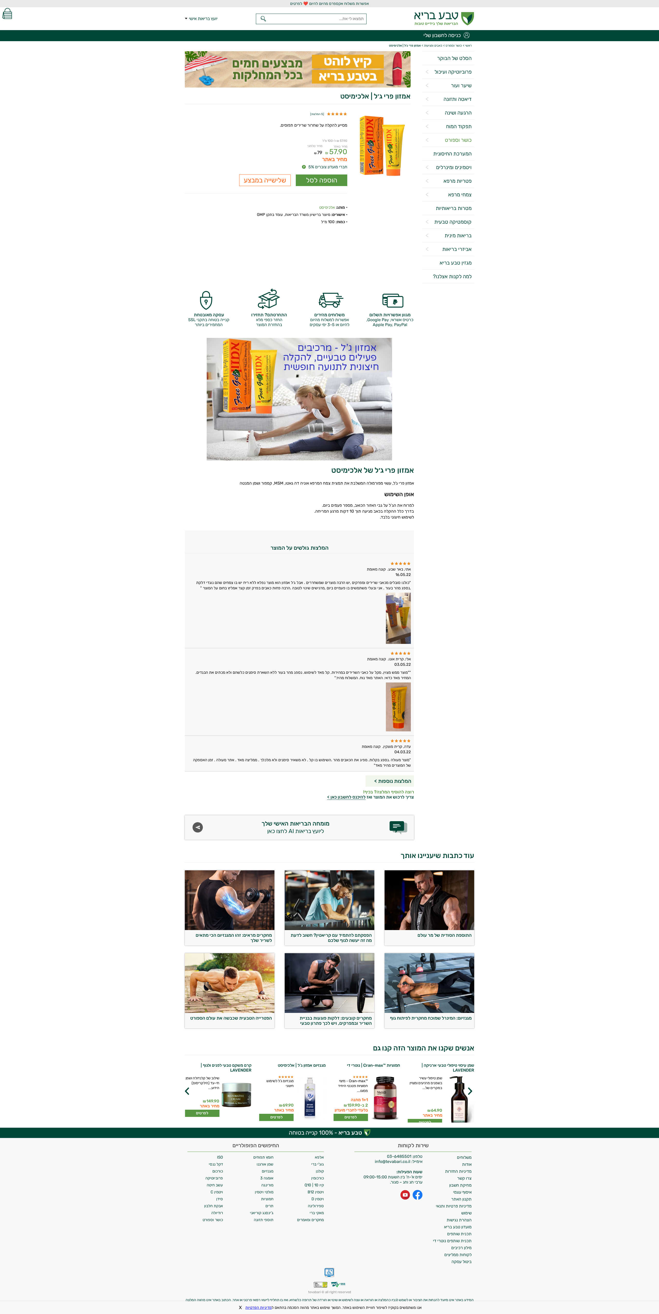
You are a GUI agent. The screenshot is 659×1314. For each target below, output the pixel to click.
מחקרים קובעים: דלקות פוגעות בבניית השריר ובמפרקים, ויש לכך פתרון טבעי (336, 1020)
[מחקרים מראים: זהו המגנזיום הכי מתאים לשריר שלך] (229, 928)
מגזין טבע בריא (456, 263)
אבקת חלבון (213, 1206)
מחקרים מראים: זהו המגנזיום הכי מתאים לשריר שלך (234, 938)
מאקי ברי (317, 1213)
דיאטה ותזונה (458, 99)
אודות (467, 1164)
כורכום (217, 1171)
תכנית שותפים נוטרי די (452, 1240)
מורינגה (267, 1185)
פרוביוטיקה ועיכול (453, 72)
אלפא (319, 1157)
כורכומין (317, 1178)
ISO (220, 1157)
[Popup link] (382, 146)
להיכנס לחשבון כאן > (346, 797)
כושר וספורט (458, 140)
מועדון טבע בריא (458, 1226)
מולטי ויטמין (264, 1192)
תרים (269, 1206)
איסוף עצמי (462, 1192)
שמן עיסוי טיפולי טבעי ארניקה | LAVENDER (448, 1068)
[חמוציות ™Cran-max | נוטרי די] (384, 1098)
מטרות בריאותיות (454, 208)
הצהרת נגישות (459, 1219)
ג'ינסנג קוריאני (261, 1213)
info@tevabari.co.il (393, 1161)
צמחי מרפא (460, 194)
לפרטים (350, 1117)
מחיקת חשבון (460, 1185)
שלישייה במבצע (265, 180)
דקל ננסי (216, 1164)
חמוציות (267, 1199)
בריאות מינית (458, 235)
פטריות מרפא (458, 181)
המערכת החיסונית (452, 154)
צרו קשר (464, 1178)
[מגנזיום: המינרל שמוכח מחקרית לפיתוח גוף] (429, 1011)
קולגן (320, 1171)
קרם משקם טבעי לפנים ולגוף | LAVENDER (226, 1068)
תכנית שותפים (459, 1233)
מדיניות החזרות (458, 1171)
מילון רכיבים (461, 1247)
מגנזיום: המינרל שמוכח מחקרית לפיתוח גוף (431, 1018)
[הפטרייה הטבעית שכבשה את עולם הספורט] (229, 1011)
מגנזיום (267, 1171)
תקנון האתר (461, 1199)
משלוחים (464, 1157)
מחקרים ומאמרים (310, 1219)
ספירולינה (316, 1206)
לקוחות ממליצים (458, 1254)
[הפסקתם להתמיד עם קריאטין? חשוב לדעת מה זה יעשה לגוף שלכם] (329, 928)
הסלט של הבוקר (454, 58)
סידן (219, 1199)
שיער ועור (461, 85)
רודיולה (217, 1213)
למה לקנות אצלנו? (452, 276)
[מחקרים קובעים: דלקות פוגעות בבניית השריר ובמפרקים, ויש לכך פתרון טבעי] (329, 1011)
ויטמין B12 (316, 1192)
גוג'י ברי (317, 1164)
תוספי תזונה (263, 1219)
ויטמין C (217, 1192)
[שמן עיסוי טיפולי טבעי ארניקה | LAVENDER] (459, 1101)
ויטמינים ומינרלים (454, 167)
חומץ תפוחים (263, 1157)
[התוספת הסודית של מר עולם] (429, 928)
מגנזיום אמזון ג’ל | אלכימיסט (302, 1065)
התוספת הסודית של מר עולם (445, 935)
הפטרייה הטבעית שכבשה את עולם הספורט (231, 1018)
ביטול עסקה (462, 1261)
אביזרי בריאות (457, 249)
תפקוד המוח (459, 126)
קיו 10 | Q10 (314, 1185)
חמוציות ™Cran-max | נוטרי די (373, 1065)
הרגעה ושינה (458, 113)
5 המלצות (317, 114)
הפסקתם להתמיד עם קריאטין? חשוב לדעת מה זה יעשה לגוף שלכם (331, 938)
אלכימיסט (327, 207)
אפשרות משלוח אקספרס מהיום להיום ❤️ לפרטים (329, 3)
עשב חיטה (215, 1185)
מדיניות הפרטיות (258, 1307)
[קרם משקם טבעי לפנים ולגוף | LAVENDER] (236, 1096)
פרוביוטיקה (214, 1178)
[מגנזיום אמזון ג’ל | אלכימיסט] (310, 1098)
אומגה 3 (266, 1178)
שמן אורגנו (265, 1164)
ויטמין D (317, 1199)
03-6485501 (399, 1156)
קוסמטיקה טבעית (453, 222)
